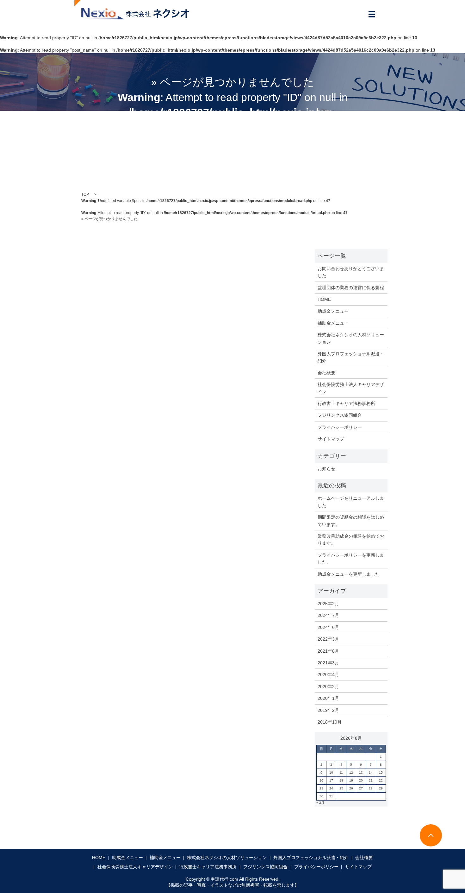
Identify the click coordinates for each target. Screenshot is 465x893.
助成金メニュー (333, 311)
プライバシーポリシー (340, 427)
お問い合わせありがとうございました (351, 272)
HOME (324, 299)
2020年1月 (328, 698)
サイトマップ (331, 438)
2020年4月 (328, 674)
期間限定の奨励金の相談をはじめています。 (351, 521)
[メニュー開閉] (372, 14)
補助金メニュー (333, 323)
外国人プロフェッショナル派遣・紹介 (351, 357)
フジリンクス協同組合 (340, 415)
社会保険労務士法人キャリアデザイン (351, 388)
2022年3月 (328, 639)
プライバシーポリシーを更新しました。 (351, 559)
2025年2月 (328, 603)
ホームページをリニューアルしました (351, 502)
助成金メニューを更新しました (349, 574)
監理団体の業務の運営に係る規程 (351, 287)
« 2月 (320, 802)
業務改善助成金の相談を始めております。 (351, 540)
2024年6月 (328, 627)
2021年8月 (328, 651)
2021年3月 (328, 662)
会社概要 (326, 372)
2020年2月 (328, 686)
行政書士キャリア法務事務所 (346, 403)
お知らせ (326, 468)
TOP (85, 194)
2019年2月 (328, 710)
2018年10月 (330, 722)
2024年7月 (328, 615)
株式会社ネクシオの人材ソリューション (351, 338)
